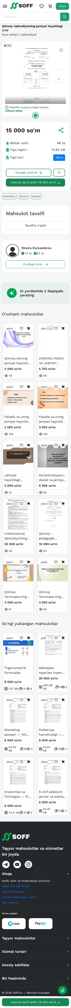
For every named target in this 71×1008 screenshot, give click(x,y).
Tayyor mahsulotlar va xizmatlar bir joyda (32, 851)
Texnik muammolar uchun (19, 897)
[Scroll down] (59, 79)
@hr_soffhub (10, 902)
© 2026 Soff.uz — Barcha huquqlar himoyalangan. (26, 994)
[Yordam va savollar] (62, 990)
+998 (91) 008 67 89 (16, 886)
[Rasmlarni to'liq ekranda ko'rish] (61, 50)
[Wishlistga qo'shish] (59, 173)
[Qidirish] (64, 17)
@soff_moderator (13, 891)
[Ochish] (35, 115)
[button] (35, 874)
